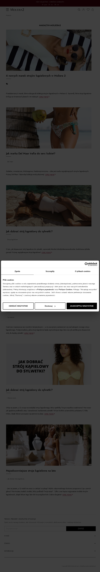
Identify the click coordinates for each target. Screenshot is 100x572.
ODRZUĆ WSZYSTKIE (18, 306)
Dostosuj (48, 306)
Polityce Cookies (65, 289)
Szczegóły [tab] (50, 271)
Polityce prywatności (45, 289)
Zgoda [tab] (17, 271)
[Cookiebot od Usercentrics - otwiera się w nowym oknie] (86, 264)
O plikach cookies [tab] (82, 271)
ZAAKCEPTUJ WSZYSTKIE (82, 306)
